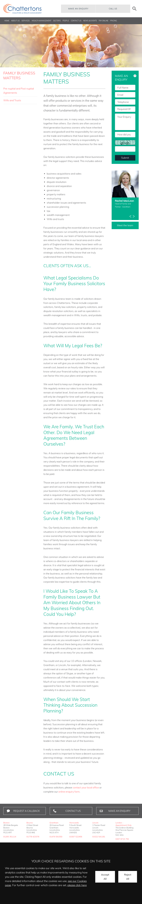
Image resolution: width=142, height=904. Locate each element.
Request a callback (26, 810)
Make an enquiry (78, 8)
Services (25, 21)
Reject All (127, 876)
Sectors (57, 21)
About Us (15, 21)
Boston (6, 822)
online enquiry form (69, 791)
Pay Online (103, 21)
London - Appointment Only (123, 823)
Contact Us (76, 21)
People (66, 21)
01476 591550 (56, 836)
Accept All (105, 876)
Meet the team (125, 225)
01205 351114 (9, 836)
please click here (77, 885)
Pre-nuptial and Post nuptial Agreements (18, 90)
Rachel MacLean (124, 200)
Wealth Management (41, 21)
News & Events (90, 21)
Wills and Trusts (12, 100)
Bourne (29, 822)
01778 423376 (32, 836)
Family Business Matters (19, 75)
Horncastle (74, 822)
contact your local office (86, 787)
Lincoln (95, 822)
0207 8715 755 (122, 839)
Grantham (54, 822)
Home (6, 21)
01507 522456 (75, 836)
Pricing (113, 21)
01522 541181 (98, 836)
